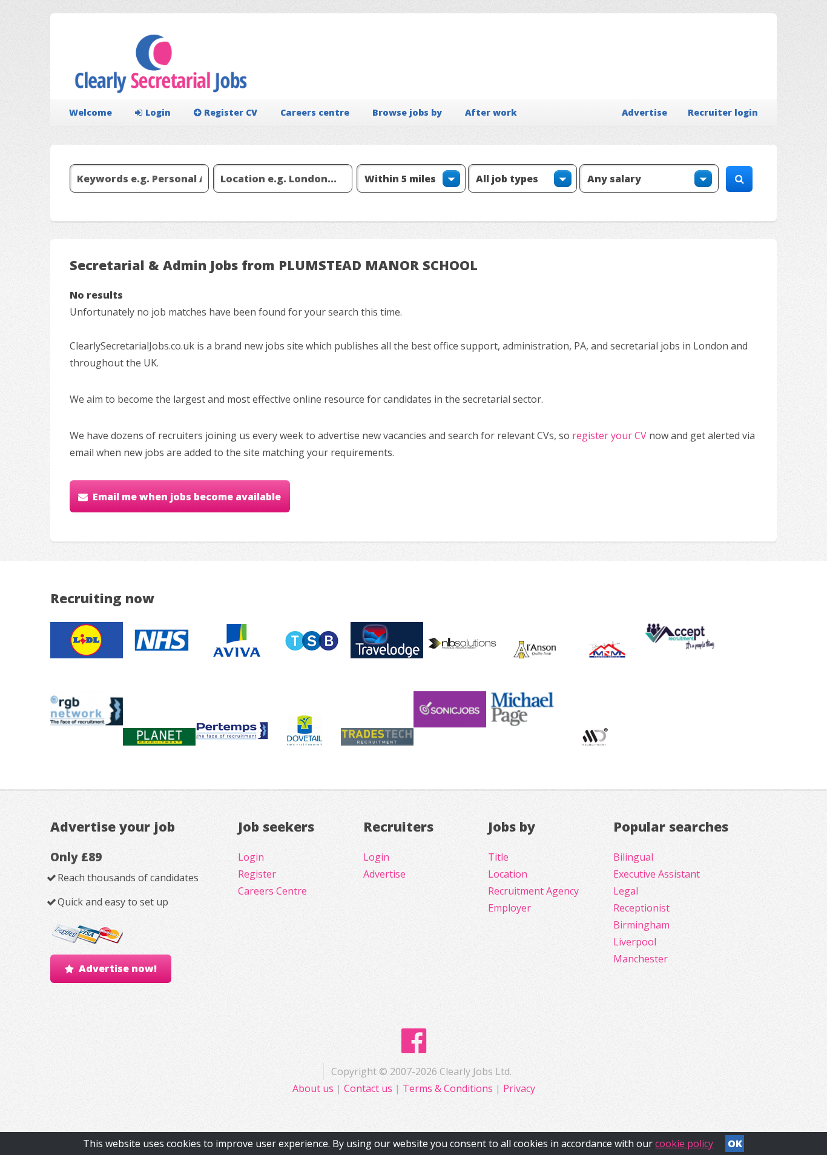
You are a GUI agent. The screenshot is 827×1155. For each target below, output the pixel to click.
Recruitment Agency (533, 891)
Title (498, 857)
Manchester (640, 958)
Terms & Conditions (448, 1088)
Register (257, 874)
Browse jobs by (407, 112)
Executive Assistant (656, 874)
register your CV (609, 435)
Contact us (369, 1088)
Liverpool (634, 941)
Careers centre (314, 112)
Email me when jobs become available (187, 496)
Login (158, 112)
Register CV (230, 112)
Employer (509, 908)
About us (314, 1088)
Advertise (644, 112)
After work (491, 112)
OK (735, 1143)
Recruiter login (723, 112)
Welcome (90, 112)
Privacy (519, 1088)
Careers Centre (272, 891)
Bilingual (633, 857)
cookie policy (684, 1143)
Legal (625, 891)
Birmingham (641, 925)
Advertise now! (118, 968)
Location (507, 874)
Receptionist (641, 908)
